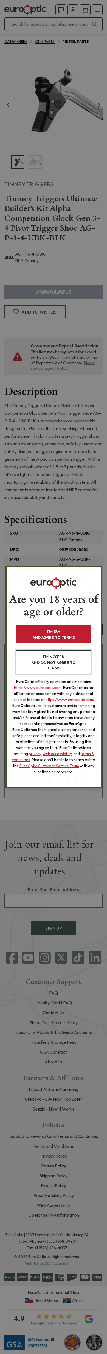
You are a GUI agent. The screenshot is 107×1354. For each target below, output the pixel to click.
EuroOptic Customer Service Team (49, 765)
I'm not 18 (54, 662)
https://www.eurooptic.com (37, 687)
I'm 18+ (54, 634)
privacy (35, 753)
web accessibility (57, 753)
